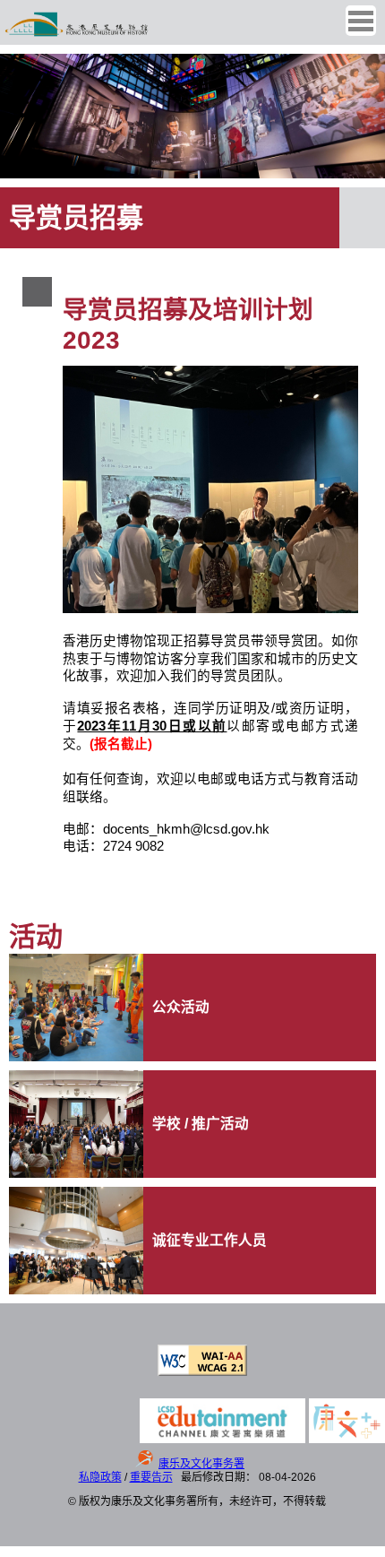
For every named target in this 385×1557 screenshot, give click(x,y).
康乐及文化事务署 (201, 1464)
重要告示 (151, 1477)
